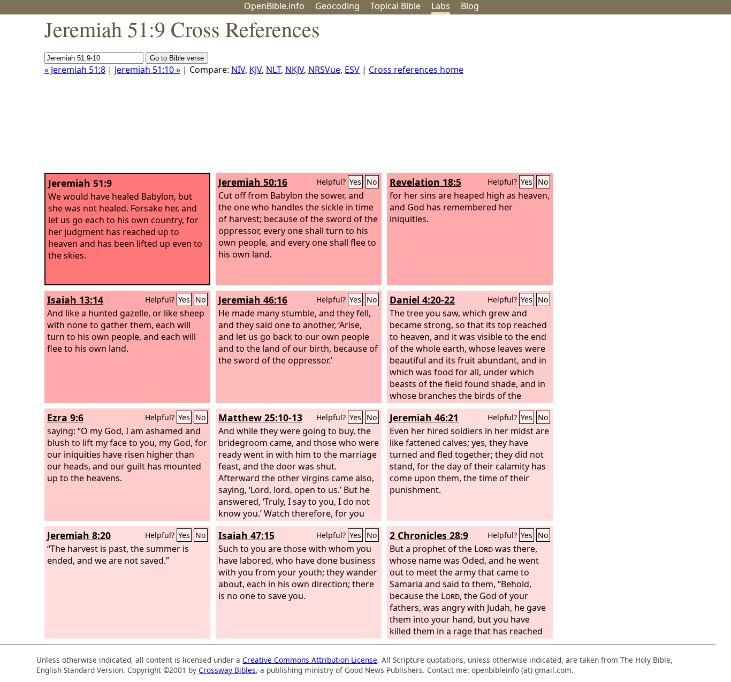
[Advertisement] (623, 98)
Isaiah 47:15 (246, 535)
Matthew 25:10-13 (260, 417)
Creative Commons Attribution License (309, 660)
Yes (355, 182)
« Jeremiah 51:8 (74, 69)
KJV (255, 69)
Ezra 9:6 (65, 417)
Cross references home (416, 69)
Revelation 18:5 (425, 182)
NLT (273, 69)
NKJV (294, 69)
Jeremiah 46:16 (252, 299)
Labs (440, 6)
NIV (238, 69)
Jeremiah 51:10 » (147, 69)
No (372, 182)
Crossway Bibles (227, 670)
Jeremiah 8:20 (79, 535)
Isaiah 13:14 (75, 299)
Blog (470, 6)
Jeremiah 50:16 (252, 182)
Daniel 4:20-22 (422, 299)
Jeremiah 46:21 (424, 417)
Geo (337, 6)
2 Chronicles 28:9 (429, 535)
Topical (395, 6)
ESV (352, 69)
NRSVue (324, 69)
